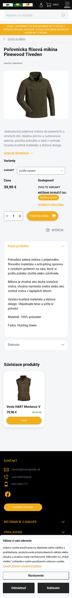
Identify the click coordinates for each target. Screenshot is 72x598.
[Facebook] (7, 493)
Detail (24, 420)
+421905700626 (21, 477)
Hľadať (63, 15)
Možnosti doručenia (51, 204)
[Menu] (67, 5)
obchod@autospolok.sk (26, 469)
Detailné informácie (16, 153)
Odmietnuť (18, 588)
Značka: (13, 63)
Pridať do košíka (39, 215)
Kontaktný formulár (23, 507)
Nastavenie (36, 575)
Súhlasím (53, 588)
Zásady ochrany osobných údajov (22, 566)
